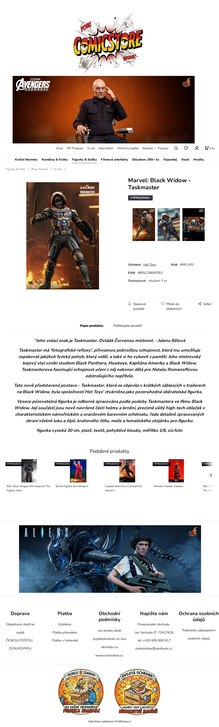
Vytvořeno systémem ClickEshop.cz (109, 721)
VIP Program (75, 148)
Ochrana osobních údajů (199, 616)
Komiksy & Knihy (55, 159)
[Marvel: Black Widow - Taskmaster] (62, 236)
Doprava (20, 613)
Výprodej (170, 159)
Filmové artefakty (114, 159)
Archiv (58, 169)
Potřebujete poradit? (127, 326)
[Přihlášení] (196, 148)
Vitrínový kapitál (128, 148)
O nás (91, 148)
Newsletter (106, 148)
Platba (65, 613)
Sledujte (147, 148)
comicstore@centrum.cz (153, 648)
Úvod (59, 148)
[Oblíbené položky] (186, 148)
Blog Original (39, 169)
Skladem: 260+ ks (145, 159)
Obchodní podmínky (109, 616)
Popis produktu (91, 326)
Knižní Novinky (26, 159)
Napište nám (154, 613)
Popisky (163, 148)
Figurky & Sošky (84, 159)
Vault (185, 159)
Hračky (198, 159)
